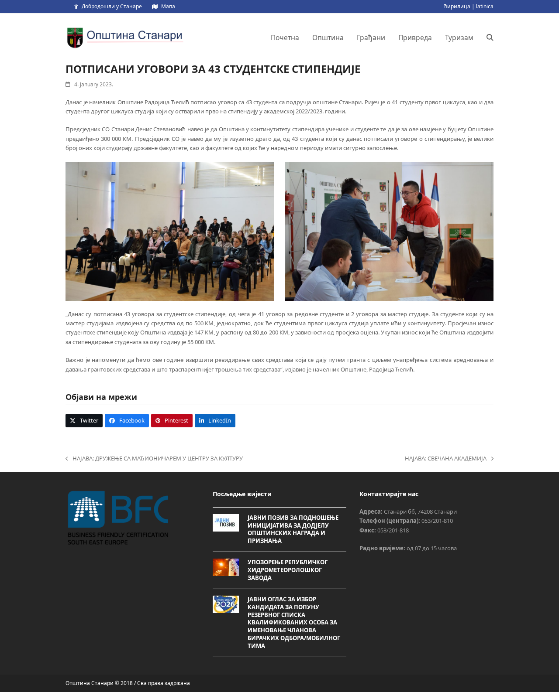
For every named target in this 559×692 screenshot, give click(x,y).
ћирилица (457, 6)
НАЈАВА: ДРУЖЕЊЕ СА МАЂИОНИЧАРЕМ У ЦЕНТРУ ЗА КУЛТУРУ (154, 458)
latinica (484, 6)
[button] (490, 37)
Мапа (168, 6)
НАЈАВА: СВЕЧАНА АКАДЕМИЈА (446, 458)
